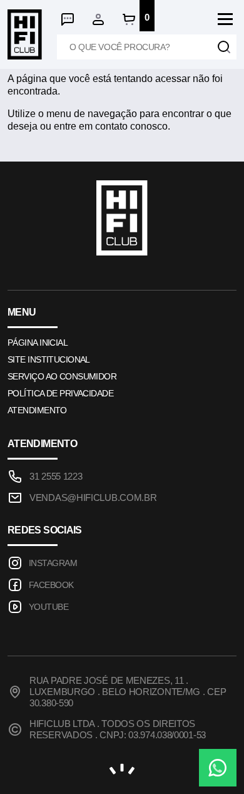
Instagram (53, 563)
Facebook (51, 585)
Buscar (223, 46)
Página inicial (38, 343)
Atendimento (67, 19)
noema (122, 769)
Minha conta (98, 19)
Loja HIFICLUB (25, 34)
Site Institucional (49, 359)
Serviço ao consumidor (62, 376)
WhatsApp (217, 767)
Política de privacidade (60, 393)
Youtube (48, 607)
